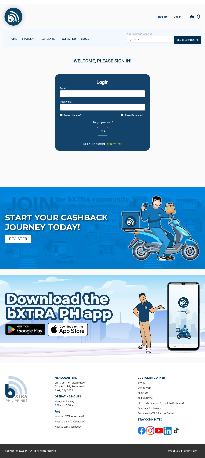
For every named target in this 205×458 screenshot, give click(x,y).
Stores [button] (27, 38)
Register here (114, 144)
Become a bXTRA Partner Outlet (156, 413)
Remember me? (72, 115)
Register (163, 16)
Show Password (133, 115)
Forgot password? (103, 122)
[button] (199, 16)
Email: (63, 88)
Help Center (48, 38)
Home (13, 38)
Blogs (85, 38)
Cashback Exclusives (149, 408)
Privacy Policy (190, 450)
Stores (141, 382)
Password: (66, 101)
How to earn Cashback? (68, 426)
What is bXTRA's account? (69, 416)
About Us (143, 392)
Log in (177, 16)
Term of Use (173, 450)
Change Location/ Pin (188, 40)
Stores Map (144, 387)
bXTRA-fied (69, 38)
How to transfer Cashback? (70, 421)
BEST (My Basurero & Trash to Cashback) (161, 403)
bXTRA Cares (145, 398)
